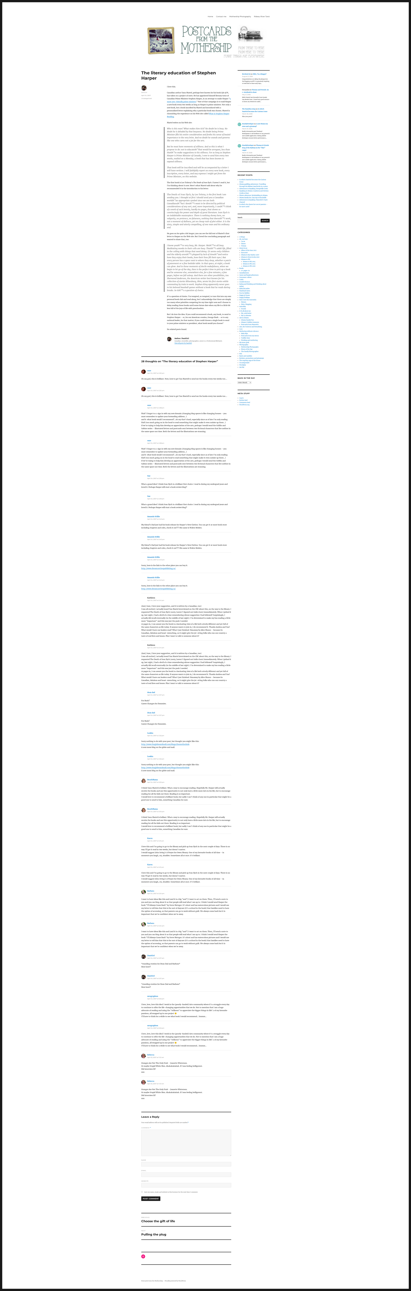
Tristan (243, 246)
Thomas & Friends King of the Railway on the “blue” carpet (255, 147)
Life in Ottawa (244, 318)
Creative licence (244, 282)
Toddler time (245, 338)
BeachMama (152, 780)
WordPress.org (244, 405)
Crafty (241, 279)
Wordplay (242, 365)
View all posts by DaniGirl (183, 343)
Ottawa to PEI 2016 (249, 266)
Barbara (150, 891)
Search (240, 217)
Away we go (243, 248)
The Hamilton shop (248, 109)
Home (210, 17)
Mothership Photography (240, 17)
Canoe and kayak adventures (249, 275)
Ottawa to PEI (245, 259)
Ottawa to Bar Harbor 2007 (250, 255)
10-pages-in (245, 271)
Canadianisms (244, 273)
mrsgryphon (152, 996)
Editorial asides (244, 288)
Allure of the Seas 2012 (248, 250)
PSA (240, 354)
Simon (243, 244)
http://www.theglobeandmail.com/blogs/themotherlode (165, 744)
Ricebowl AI (246, 74)
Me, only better (246, 313)
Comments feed (244, 402)
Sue (148, 476)
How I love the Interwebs (247, 300)
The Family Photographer (250, 351)
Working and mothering (249, 340)
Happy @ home (244, 295)
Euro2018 (244, 253)
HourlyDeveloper (248, 124)
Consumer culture (245, 277)
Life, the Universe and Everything (250, 327)
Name (143, 1160)
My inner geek (244, 342)
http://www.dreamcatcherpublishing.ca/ (158, 568)
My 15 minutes (246, 315)
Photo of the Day (246, 349)
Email (143, 1170)
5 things (242, 237)
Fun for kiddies (244, 293)
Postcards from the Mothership (152, 1281)
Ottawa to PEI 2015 (249, 264)
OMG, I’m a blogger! (260, 74)
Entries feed (243, 400)
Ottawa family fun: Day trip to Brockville (252, 198)
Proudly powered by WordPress (175, 1281)
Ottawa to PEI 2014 (249, 262)
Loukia (150, 733)
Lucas (243, 241)
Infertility (242, 306)
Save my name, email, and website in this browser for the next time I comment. (171, 1192)
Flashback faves (244, 291)
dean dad (151, 692)
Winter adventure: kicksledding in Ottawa (253, 195)
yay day (241, 367)
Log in (241, 398)
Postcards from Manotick (249, 324)
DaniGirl (144, 92)
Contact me (221, 17)
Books (241, 268)
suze (149, 370)
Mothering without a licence (249, 331)
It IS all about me (245, 311)
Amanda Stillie (153, 516)
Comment (146, 1128)
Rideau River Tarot (262, 17)
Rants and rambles (245, 356)
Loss (241, 329)
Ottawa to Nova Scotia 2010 (250, 257)
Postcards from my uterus (250, 336)
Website (145, 1181)
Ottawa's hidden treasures (250, 322)
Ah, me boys (243, 239)
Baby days (244, 333)
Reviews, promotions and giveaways (251, 358)
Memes (243, 302)
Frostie (243, 309)
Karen (150, 838)
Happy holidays (244, 297)
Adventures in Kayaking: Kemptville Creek (253, 189)
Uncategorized (146, 98)
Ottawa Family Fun (247, 320)
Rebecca (150, 1055)
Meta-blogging (246, 304)
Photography (243, 345)
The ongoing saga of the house (249, 360)
